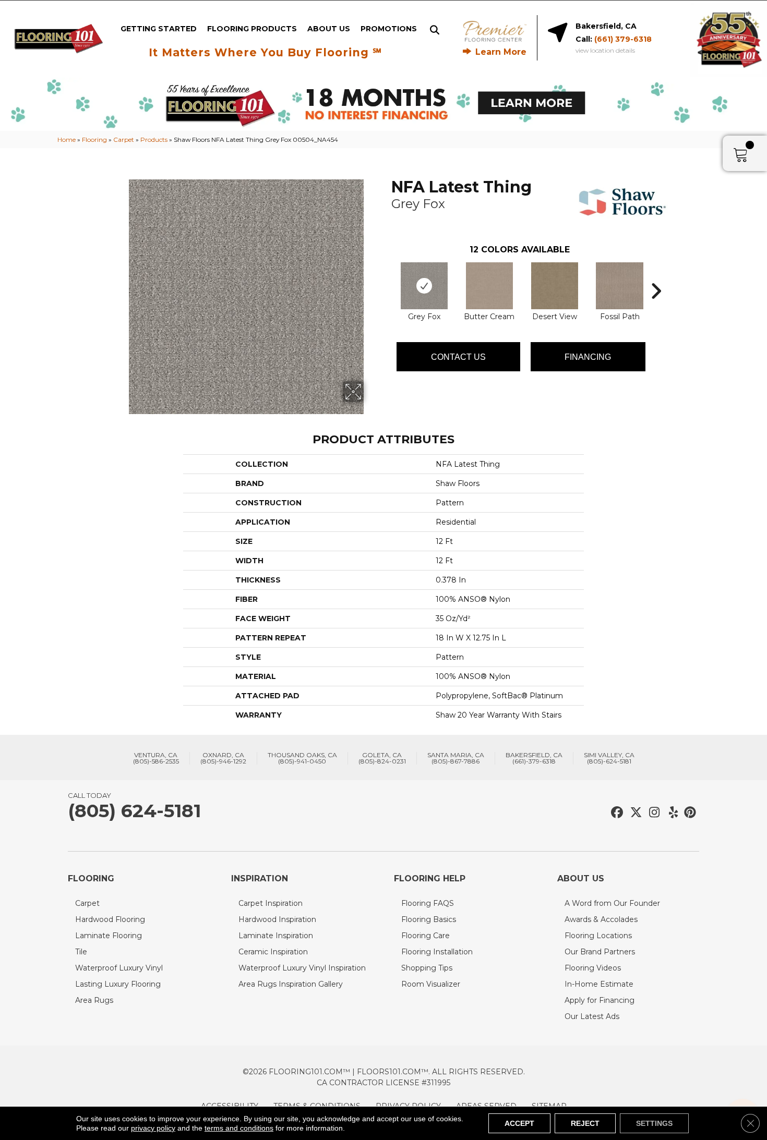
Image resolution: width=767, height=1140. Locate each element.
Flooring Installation (437, 951)
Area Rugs (94, 1000)
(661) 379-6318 (623, 39)
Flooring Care (425, 935)
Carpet (123, 139)
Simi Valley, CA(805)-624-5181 (609, 758)
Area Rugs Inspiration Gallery (290, 984)
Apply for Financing (599, 1000)
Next (656, 275)
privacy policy (153, 1128)
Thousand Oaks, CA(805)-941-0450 (302, 758)
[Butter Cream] (489, 286)
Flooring (94, 139)
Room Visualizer (430, 984)
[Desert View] (555, 286)
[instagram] (652, 812)
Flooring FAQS (427, 903)
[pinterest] (688, 812)
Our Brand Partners (600, 951)
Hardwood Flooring (110, 919)
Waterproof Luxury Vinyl (119, 968)
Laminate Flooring (108, 935)
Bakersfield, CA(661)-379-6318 (534, 758)
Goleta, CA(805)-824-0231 (382, 758)
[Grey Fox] (424, 286)
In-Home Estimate (599, 984)
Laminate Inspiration (275, 935)
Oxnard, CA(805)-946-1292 (223, 758)
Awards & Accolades (601, 919)
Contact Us (458, 357)
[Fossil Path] (619, 286)
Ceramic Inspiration (273, 951)
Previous (386, 275)
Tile (81, 951)
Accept (519, 1123)
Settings (654, 1123)
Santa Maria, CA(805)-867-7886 (455, 758)
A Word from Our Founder (612, 903)
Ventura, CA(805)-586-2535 (156, 758)
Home (66, 139)
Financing (588, 357)
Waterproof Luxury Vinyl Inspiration (302, 968)
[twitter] (633, 812)
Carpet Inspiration (270, 903)
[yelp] (670, 812)
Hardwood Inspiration (277, 919)
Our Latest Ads (592, 1016)
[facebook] (615, 812)
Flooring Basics (428, 919)
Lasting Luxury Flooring (118, 984)
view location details (605, 50)
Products (153, 139)
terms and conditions (239, 1128)
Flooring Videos (593, 968)
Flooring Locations (598, 935)
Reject (585, 1123)
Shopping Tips (426, 968)
